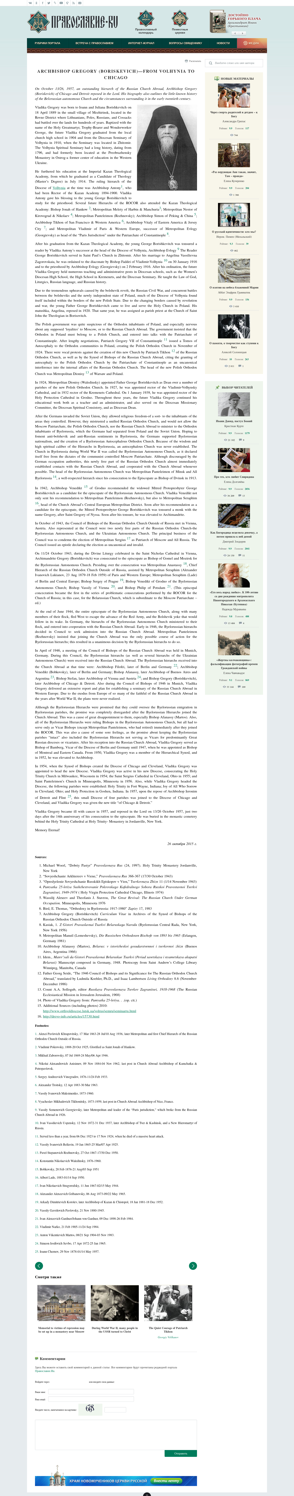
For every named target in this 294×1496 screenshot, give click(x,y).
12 (36, 1144)
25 (36, 1251)
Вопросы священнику (185, 43)
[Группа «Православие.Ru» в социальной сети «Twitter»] (49, 3)
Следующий (193, 1266)
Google (85, 1382)
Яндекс (69, 1382)
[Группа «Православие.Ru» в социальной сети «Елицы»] (67, 3)
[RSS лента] (74, 3)
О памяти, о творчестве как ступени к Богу (234, 345)
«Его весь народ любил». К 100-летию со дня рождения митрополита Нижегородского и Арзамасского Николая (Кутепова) (234, 598)
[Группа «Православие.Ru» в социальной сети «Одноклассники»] (36, 3)
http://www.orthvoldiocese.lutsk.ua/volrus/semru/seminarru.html (89, 1010)
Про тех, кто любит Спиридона (234, 477)
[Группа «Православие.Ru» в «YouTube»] (61, 3)
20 (36, 1210)
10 (36, 1123)
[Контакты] (80, 3)
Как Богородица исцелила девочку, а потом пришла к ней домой (234, 534)
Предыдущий (39, 1266)
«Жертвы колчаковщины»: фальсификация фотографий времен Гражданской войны (234, 664)
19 (36, 1202)
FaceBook (53, 1382)
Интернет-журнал (141, 43)
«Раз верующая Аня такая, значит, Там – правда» (234, 174)
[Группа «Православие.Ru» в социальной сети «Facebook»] (43, 3)
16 (36, 1177)
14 (36, 1161)
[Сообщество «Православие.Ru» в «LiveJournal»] (55, 3)
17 (128, 538)
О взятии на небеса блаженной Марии (234, 287)
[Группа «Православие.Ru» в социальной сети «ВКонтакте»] (30, 3)
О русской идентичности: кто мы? (234, 232)
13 (36, 1152)
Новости (223, 43)
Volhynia (59, 187)
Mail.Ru (77, 1382)
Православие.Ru (44, 1371)
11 (36, 1136)
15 (36, 1169)
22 (36, 1227)
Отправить (180, 1453)
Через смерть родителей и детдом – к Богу (234, 114)
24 (36, 1243)
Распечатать (195, 61)
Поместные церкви (180, 31)
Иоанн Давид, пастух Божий (234, 421)
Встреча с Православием (94, 43)
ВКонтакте (61, 1382)
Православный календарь (146, 31)
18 (36, 1194)
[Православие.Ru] (72, 22)
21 (36, 1218)
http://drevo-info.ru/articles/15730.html (71, 1016)
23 (36, 1235)
